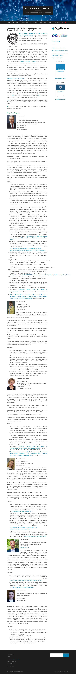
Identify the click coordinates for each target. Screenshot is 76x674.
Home (8, 22)
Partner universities (37, 22)
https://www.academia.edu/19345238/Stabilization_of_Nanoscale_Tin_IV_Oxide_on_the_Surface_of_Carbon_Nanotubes (41, 274)
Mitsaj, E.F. (15, 455)
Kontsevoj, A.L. (38, 294)
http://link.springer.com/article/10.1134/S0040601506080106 (25, 580)
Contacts (57, 22)
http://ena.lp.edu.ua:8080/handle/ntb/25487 (35, 536)
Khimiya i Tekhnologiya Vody (25, 298)
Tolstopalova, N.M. (29, 294)
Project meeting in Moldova (57, 55)
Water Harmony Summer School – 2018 (60, 50)
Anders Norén (62, 671)
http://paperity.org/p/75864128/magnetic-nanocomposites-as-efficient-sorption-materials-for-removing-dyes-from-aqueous (28, 237)
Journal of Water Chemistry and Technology (30, 448)
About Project (15, 22)
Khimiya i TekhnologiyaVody (25, 455)
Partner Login (55, 41)
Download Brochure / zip (60, 78)
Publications (25, 22)
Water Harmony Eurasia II (38, 8)
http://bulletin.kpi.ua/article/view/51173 (23, 511)
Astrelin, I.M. (13, 294)
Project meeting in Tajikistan (57, 57)
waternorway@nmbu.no (15, 658)
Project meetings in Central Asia (58, 47)
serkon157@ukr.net (24, 547)
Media (50, 22)
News (45, 22)
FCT (13, 95)
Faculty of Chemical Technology (28, 61)
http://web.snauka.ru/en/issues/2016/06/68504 (22, 587)
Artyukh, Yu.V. (20, 294)
